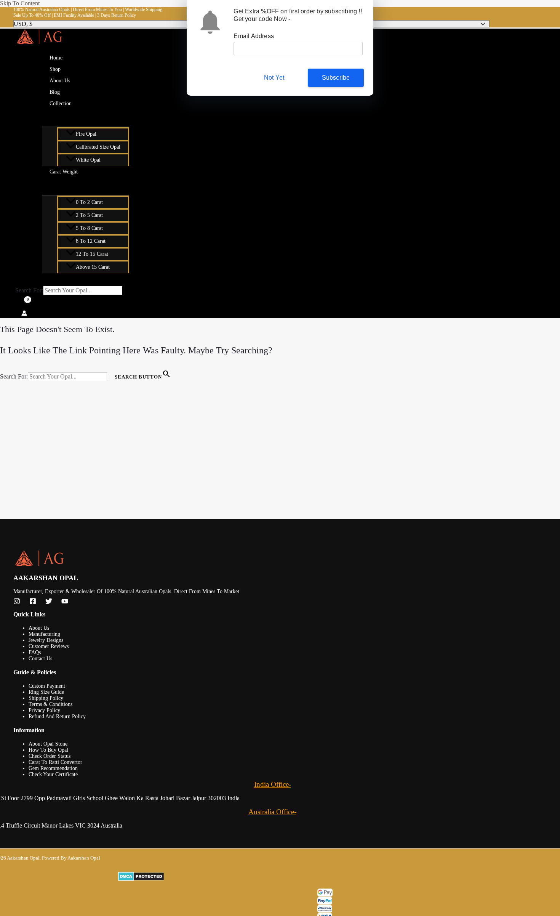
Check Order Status (49, 756)
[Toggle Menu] (85, 116)
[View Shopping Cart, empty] (22, 304)
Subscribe (336, 77)
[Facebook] (32, 602)
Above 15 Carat (93, 267)
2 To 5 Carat (89, 215)
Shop (55, 69)
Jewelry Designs (46, 640)
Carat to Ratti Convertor (55, 762)
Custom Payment (47, 686)
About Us (60, 80)
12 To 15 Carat (92, 254)
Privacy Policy (44, 710)
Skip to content (20, 3)
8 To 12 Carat (91, 241)
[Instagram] (16, 602)
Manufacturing (44, 634)
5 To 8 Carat (89, 228)
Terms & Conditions (50, 704)
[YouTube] (64, 602)
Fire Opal (86, 134)
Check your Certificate (53, 774)
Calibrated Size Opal (98, 147)
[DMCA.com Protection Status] (332, 877)
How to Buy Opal (48, 750)
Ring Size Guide (46, 692)
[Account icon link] (24, 314)
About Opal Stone (48, 744)
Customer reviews (49, 646)
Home (56, 58)
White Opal (88, 160)
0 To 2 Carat (89, 202)
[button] (77, 103)
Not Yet (274, 77)
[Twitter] (48, 602)
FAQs (35, 652)
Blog (55, 92)
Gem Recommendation (53, 768)
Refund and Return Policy (57, 716)
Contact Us (40, 658)
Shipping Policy (46, 698)
